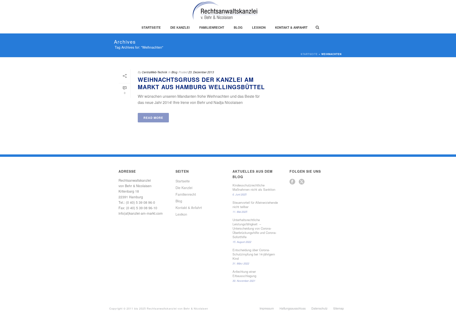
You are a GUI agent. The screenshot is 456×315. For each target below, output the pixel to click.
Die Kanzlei (180, 27)
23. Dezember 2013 (201, 72)
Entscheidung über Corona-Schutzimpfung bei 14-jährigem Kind (254, 254)
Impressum (267, 308)
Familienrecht (211, 27)
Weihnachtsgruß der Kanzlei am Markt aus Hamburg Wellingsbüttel (201, 83)
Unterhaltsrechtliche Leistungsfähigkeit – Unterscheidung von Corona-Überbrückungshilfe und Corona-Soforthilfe (254, 228)
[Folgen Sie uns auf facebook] (292, 182)
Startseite (151, 27)
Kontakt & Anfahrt (291, 27)
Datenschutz (319, 308)
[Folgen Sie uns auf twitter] (301, 182)
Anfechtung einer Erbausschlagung (244, 273)
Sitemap (338, 308)
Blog (238, 27)
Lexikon (259, 27)
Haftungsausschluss (293, 308)
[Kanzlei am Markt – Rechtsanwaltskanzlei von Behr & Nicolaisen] (228, 10)
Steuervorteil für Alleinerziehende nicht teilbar (255, 204)
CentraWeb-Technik (154, 72)
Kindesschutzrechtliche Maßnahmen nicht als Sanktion (254, 187)
